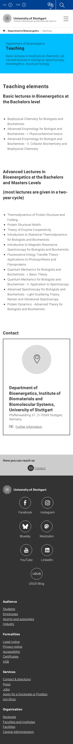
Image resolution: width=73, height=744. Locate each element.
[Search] (62, 5)
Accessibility (11, 651)
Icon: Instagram (47, 503)
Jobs (6, 689)
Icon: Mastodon (47, 526)
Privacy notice (12, 646)
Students (9, 609)
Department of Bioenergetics (23, 30)
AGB (6, 661)
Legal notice (11, 642)
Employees (10, 614)
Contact (40, 468)
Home (4, 30)
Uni (4, 4)
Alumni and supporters (18, 619)
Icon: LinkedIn (47, 550)
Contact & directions (17, 679)
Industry (8, 624)
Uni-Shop (9, 699)
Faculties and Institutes (19, 722)
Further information (29, 427)
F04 (18, 4)
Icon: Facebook (25, 503)
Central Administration (18, 732)
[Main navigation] (66, 19)
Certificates (10, 656)
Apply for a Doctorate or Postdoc (25, 694)
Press (7, 684)
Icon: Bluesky (25, 526)
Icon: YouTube (26, 550)
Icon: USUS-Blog (36, 574)
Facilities (9, 727)
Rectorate (9, 717)
